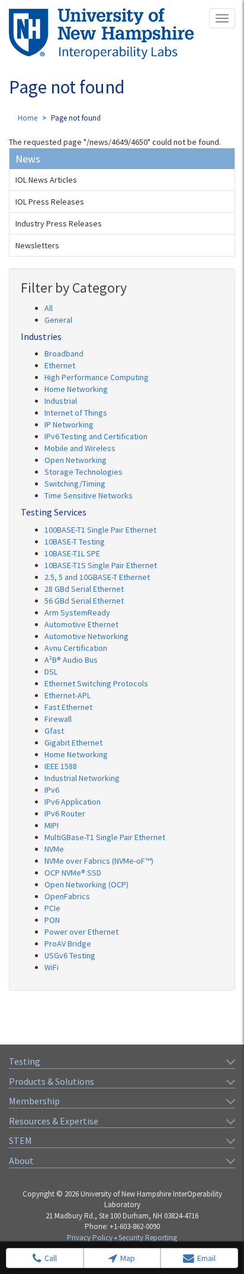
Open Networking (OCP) (86, 884)
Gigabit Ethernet (73, 742)
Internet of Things (75, 412)
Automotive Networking (86, 636)
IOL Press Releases (49, 201)
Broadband (64, 353)
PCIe (52, 908)
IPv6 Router (64, 813)
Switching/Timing (74, 483)
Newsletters (37, 245)
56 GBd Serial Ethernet (84, 600)
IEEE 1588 (60, 766)
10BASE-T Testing (74, 541)
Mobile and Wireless (79, 448)
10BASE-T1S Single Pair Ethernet (100, 565)
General (58, 320)
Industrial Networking (82, 778)
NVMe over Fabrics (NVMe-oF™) (98, 860)
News (27, 159)
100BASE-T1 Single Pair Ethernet (100, 529)
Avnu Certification (75, 648)
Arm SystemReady (77, 612)
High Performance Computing (96, 377)
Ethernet (59, 365)
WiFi (51, 967)
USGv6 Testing (69, 955)
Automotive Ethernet (81, 624)
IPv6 (51, 790)
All (48, 308)
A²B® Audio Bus (71, 659)
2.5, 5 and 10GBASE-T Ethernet (97, 577)
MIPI (51, 825)
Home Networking (76, 389)
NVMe (54, 849)
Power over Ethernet (81, 931)
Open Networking (75, 460)
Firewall (58, 719)
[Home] (101, 33)
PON (52, 920)
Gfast (54, 730)
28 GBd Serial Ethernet (84, 588)
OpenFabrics (67, 896)
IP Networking (69, 424)
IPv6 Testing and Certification (95, 436)
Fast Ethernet (68, 707)
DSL (50, 671)
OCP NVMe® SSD (72, 872)
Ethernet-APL (67, 695)
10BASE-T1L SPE (72, 553)
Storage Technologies (83, 471)
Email (206, 1258)
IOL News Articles (46, 179)
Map (127, 1258)
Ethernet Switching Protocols (96, 683)
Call (50, 1258)
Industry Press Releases (58, 223)
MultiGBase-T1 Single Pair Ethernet (104, 837)
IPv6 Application (72, 801)
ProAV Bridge (67, 943)
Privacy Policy (90, 1238)
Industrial (60, 401)
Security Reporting (147, 1238)
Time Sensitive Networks (88, 495)
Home (27, 118)
